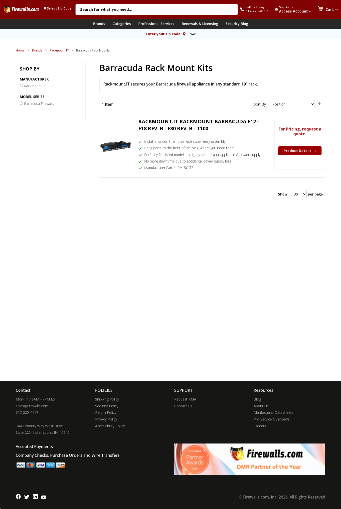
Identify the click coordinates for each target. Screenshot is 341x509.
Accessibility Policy (110, 426)
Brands (37, 50)
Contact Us (183, 406)
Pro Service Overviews (272, 419)
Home (20, 50)
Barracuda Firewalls (39, 103)
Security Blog (237, 23)
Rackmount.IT (59, 50)
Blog (257, 399)
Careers (260, 426)
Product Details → (300, 150)
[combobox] (157, 9)
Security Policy (106, 406)
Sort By (260, 104)
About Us (261, 406)
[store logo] (21, 9)
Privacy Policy (106, 419)
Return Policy (105, 412)
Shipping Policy (107, 399)
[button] (256, 9)
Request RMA (185, 399)
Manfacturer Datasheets (273, 412)
